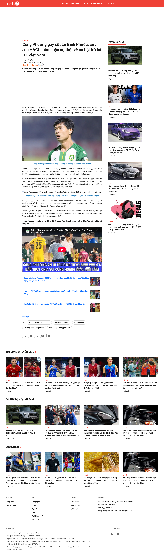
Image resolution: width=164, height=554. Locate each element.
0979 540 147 (110, 505)
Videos (76, 502)
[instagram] (36, 335)
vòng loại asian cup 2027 (39, 322)
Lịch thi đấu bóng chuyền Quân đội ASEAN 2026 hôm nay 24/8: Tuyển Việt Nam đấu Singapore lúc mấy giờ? (140, 385)
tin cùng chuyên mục (20, 351)
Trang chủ (10, 502)
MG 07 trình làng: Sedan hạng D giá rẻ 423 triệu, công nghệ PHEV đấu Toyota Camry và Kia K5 (124, 150)
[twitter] (24, 335)
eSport (110, 222)
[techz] (13, 3)
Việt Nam (75, 3)
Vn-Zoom (35, 520)
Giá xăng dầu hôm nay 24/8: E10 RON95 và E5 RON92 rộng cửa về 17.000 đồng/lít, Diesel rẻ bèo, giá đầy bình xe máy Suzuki (23, 480)
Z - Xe (34, 505)
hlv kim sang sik (62, 322)
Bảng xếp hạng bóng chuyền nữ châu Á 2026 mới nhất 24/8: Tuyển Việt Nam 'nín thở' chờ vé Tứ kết (100, 385)
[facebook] (30, 335)
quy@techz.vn (106, 508)
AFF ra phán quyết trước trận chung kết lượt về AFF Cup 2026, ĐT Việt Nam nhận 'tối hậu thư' (61, 480)
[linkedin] (48, 335)
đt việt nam (79, 322)
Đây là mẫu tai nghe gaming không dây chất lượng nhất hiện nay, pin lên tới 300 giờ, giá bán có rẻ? (124, 227)
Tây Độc (31, 60)
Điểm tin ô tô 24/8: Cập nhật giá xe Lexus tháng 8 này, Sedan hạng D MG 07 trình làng (124, 73)
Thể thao (65, 3)
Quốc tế (84, 3)
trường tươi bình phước (34, 328)
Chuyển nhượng (96, 3)
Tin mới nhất (117, 42)
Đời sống (86, 475)
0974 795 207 (116, 511)
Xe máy (47, 427)
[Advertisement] (62, 90)
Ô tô (109, 68)
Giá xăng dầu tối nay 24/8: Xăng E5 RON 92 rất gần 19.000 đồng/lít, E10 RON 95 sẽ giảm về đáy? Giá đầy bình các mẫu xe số (62, 433)
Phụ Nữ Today (11, 505)
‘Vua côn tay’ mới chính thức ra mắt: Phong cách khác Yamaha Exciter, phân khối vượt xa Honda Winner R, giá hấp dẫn (101, 433)
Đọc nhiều (13, 446)
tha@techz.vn (127, 511)
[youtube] (42, 335)
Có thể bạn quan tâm (20, 399)
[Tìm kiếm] (156, 3)
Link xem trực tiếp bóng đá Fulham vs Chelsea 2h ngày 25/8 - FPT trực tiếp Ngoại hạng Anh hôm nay (124, 111)
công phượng (64, 328)
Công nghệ (36, 502)
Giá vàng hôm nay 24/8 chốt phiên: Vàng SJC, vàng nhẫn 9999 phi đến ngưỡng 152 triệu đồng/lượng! (101, 480)
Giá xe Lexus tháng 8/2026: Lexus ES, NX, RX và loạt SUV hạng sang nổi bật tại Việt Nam (123, 188)
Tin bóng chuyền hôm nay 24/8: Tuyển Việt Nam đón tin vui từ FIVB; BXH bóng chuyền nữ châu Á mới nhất (62, 385)
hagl (51, 328)
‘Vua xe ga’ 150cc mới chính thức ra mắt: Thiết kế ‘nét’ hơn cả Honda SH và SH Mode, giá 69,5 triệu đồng (139, 433)
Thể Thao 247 (37, 516)
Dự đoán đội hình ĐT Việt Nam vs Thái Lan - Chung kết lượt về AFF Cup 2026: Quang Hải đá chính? (23, 385)
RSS (33, 512)
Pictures (76, 505)
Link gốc (25, 317)
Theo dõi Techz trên (30, 65)
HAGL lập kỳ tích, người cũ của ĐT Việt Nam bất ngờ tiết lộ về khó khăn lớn (54, 304)
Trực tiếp (109, 3)
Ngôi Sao (35, 509)
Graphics (76, 509)
